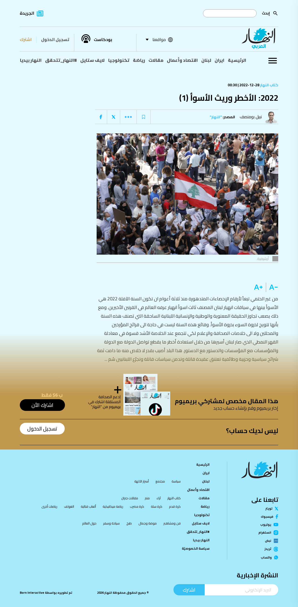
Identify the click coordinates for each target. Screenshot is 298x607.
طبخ (129, 523)
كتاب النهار (268, 84)
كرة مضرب (137, 506)
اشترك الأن (42, 405)
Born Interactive (32, 593)
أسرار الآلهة (141, 481)
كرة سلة (156, 506)
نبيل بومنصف (251, 117)
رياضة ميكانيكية (113, 506)
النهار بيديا (31, 60)
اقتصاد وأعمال (182, 60)
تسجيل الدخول (55, 39)
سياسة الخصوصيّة (196, 548)
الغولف (69, 506)
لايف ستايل (92, 60)
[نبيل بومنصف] (272, 117)
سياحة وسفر (111, 523)
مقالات (156, 60)
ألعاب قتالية (88, 506)
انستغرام (264, 532)
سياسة (176, 481)
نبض (268, 540)
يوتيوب (265, 524)
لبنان (206, 60)
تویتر (268, 508)
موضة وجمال (148, 523)
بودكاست (103, 40)
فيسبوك (267, 516)
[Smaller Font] (272, 287)
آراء (158, 498)
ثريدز (267, 549)
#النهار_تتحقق (61, 60)
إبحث (266, 13)
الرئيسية (237, 60)
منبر (147, 498)
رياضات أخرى (49, 506)
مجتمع (160, 481)
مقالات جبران (129, 498)
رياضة (139, 60)
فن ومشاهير (172, 523)
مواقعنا (159, 39)
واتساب (266, 557)
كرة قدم (175, 506)
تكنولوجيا (118, 60)
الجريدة (27, 13)
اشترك (26, 39)
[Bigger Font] (258, 287)
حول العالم (89, 523)
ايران (219, 60)
